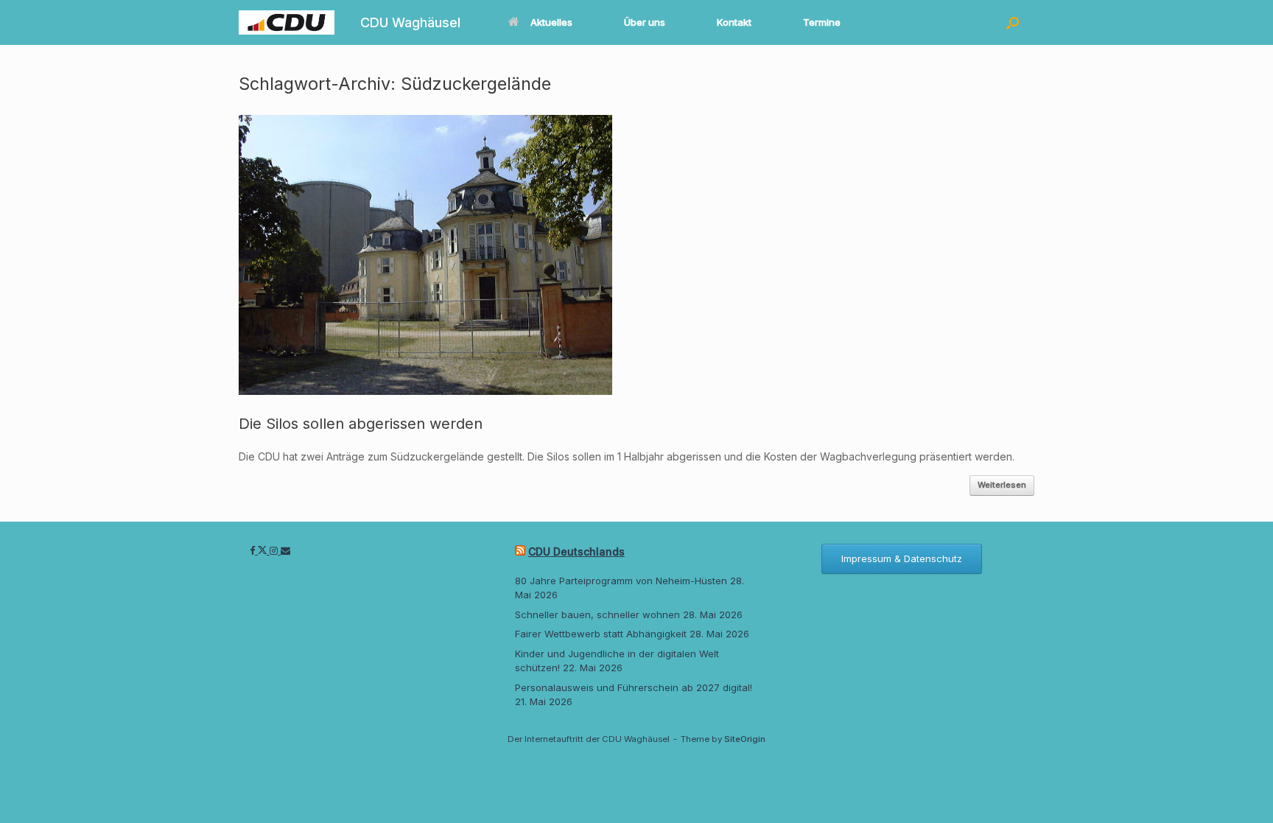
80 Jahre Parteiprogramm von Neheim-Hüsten (621, 580)
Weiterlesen (1002, 485)
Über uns (644, 22)
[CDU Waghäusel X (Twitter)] (264, 550)
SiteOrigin (744, 739)
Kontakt (734, 22)
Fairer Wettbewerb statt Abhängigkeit (601, 634)
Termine (822, 22)
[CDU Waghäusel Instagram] (275, 550)
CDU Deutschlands (576, 551)
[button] (1012, 22)
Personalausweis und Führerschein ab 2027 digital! (633, 687)
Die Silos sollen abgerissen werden (361, 423)
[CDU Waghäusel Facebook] (254, 550)
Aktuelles (551, 22)
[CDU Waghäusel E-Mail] (285, 550)
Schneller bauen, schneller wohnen (597, 614)
